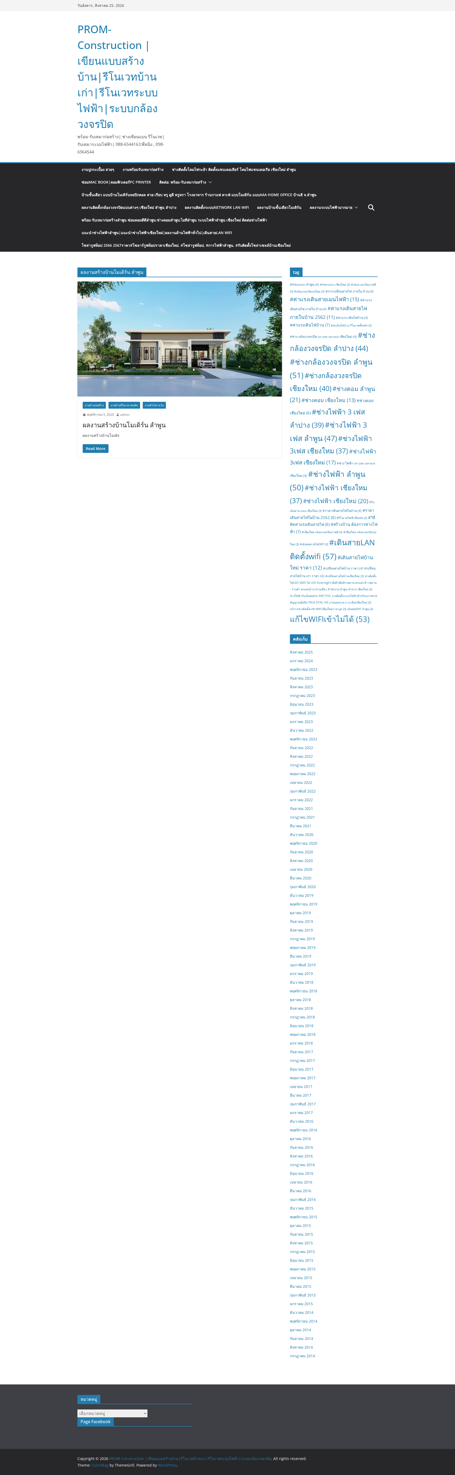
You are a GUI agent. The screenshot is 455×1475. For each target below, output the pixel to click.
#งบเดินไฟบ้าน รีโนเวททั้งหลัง (351, 325)
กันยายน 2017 (301, 1051)
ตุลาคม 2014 (300, 1329)
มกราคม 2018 (301, 1043)
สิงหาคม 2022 (301, 756)
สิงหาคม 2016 (301, 1156)
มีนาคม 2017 (300, 1095)
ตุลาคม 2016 (300, 1138)
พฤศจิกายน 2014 (303, 1321)
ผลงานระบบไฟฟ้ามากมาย (331, 207)
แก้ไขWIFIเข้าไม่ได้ (330, 619)
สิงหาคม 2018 (301, 1008)
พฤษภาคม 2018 (302, 1034)
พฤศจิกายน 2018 (303, 990)
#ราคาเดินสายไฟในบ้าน (342, 510)
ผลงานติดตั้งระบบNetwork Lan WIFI (217, 207)
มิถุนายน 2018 (301, 1025)
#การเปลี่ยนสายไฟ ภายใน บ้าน (349, 291)
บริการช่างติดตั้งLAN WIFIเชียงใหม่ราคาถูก (318, 609)
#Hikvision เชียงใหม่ (335, 284)
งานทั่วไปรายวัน (154, 405)
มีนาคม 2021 (300, 825)
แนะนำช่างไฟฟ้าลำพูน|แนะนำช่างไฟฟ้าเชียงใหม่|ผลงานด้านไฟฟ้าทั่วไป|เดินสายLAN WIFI (157, 232)
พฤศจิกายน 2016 (303, 1129)
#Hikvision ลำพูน (304, 284)
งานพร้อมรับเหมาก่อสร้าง (143, 169)
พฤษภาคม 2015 (302, 1268)
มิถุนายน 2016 (301, 1173)
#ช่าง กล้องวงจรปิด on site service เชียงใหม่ (323, 336)
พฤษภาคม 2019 (302, 947)
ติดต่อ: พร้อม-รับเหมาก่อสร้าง (182, 182)
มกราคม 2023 (301, 721)
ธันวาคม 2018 (301, 982)
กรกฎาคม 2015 (302, 1251)
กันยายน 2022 (301, 747)
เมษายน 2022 (301, 782)
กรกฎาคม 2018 (302, 1016)
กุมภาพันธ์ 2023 (303, 712)
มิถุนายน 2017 (301, 1069)
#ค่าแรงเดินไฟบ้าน (310, 325)
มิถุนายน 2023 (301, 704)
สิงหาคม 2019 (301, 930)
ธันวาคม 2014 (301, 1312)
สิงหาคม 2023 (301, 686)
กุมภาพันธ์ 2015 (303, 1295)
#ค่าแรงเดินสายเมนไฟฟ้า (324, 299)
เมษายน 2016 (301, 1182)
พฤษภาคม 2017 (302, 1077)
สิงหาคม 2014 (301, 1347)
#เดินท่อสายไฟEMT (314, 544)
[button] (209, 182)
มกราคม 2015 (301, 1303)
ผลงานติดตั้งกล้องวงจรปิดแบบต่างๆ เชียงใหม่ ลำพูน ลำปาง (129, 207)
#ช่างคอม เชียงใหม (328, 400)
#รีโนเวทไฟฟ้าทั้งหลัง (352, 518)
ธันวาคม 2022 (301, 730)
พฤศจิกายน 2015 (303, 1216)
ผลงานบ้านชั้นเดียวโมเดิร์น (279, 207)
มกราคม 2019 (301, 973)
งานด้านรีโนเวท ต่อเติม (124, 405)
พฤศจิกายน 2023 (303, 669)
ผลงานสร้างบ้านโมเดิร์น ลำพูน (124, 424)
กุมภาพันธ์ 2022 (303, 791)
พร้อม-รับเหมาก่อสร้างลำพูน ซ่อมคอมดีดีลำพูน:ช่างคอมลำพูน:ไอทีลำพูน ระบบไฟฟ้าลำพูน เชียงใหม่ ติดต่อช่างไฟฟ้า (174, 219)
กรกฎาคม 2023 (302, 695)
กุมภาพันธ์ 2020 (303, 886)
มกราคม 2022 (301, 799)
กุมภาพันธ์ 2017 (303, 1103)
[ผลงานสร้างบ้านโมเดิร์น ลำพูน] (179, 339)
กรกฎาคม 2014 (302, 1355)
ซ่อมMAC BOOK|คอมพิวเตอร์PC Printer (116, 182)
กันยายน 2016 (301, 1147)
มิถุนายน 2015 (301, 1260)
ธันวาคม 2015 (301, 1208)
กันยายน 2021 (301, 808)
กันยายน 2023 (301, 678)
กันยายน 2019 (301, 921)
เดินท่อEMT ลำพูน (360, 609)
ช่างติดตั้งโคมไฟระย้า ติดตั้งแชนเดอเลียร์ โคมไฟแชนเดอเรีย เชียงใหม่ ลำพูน (234, 169)
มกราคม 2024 (301, 660)
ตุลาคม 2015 (300, 1225)
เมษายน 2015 (301, 1277)
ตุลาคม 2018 (300, 999)
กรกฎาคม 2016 (302, 1164)
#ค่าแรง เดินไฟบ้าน (352, 317)
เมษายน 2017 (301, 1086)
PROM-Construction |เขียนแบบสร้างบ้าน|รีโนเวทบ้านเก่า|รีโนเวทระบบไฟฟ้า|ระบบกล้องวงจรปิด (117, 76)
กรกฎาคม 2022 (302, 765)
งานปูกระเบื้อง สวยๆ (98, 169)
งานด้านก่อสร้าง (94, 405)
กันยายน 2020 (301, 851)
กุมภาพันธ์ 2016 (303, 1199)
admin (125, 414)
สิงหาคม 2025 (301, 652)
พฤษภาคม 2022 (302, 773)
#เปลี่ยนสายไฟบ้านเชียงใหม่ (344, 576)
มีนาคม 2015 (300, 1286)
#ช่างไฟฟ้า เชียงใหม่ (335, 501)
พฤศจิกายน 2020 (303, 843)
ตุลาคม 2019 (300, 912)
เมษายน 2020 (301, 869)
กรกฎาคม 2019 (302, 938)
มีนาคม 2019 (300, 956)
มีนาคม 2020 (300, 877)
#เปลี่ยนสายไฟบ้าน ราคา (343, 568)
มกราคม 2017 (301, 1112)
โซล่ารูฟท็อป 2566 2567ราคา (186, 245)
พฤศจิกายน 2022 (303, 738)
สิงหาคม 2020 (301, 860)
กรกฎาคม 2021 (302, 817)
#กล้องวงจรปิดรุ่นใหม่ (309, 291)
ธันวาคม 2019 (301, 895)
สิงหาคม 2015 (301, 1242)
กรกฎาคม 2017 (302, 1060)
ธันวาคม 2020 (301, 834)
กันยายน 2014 (301, 1338)
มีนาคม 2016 (300, 1190)
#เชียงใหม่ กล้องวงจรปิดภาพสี (322, 532)
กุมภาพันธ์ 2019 (303, 964)
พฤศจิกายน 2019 (303, 904)
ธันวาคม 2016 (301, 1121)
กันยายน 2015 (301, 1234)
